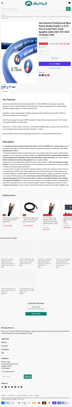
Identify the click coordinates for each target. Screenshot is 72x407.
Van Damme (44, 38)
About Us (4, 342)
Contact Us (3, 395)
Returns (31, 395)
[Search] (68, 9)
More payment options (54, 68)
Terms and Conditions (22, 395)
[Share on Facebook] (40, 75)
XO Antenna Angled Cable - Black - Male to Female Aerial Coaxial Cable (31, 219)
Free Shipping (5, 349)
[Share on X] (43, 75)
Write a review (36, 314)
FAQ (2, 353)
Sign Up (27, 377)
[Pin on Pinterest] (48, 75)
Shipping (37, 395)
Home (3, 15)
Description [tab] (5, 91)
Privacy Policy (11, 395)
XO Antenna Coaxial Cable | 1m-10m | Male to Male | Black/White (11, 219)
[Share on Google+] (45, 75)
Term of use (4, 346)
